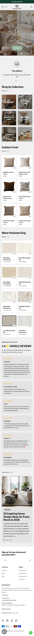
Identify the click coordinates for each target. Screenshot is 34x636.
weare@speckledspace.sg (9, 600)
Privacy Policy (22, 573)
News (3, 573)
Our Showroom (23, 570)
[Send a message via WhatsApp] (30, 632)
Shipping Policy (23, 576)
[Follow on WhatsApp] (16, 620)
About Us (4, 570)
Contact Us (22, 579)
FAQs (3, 576)
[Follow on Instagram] (7, 620)
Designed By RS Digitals (19, 631)
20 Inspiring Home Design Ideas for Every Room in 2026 (16, 516)
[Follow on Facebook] (3, 620)
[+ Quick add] (14, 167)
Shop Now (17, 48)
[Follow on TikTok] (12, 620)
